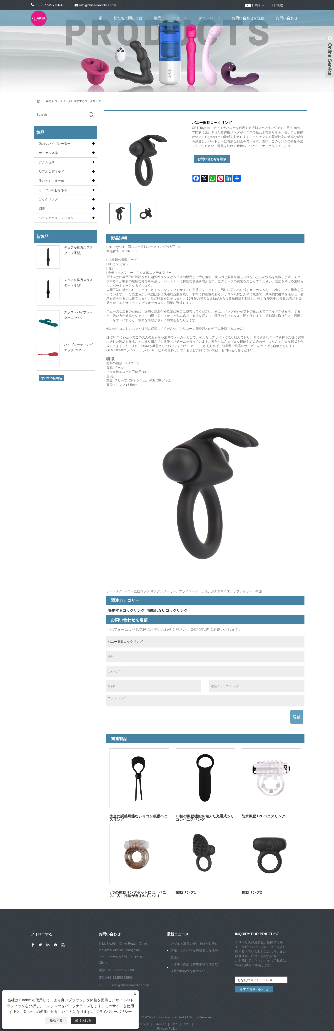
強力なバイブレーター (54, 143)
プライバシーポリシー (113, 1012)
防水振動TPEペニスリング (263, 816)
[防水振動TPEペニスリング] (271, 778)
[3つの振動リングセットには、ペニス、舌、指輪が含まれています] (139, 854)
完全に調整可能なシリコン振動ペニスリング (139, 817)
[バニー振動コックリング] (120, 213)
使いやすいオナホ (51, 181)
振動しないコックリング (167, 610)
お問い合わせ (287, 18)
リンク (144, 1024)
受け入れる (83, 1020)
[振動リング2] (271, 854)
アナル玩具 (47, 162)
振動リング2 (252, 892)
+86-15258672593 (119, 977)
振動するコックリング (87, 101)
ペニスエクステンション (56, 218)
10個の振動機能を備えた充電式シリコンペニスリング (205, 817)
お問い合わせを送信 (248, 18)
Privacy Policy (167, 1028)
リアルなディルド (51, 171)
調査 (42, 208)
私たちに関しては (128, 18)
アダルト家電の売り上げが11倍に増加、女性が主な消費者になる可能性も (194, 950)
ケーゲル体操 (48, 153)
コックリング (62, 101)
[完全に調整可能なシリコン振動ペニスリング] (139, 778)
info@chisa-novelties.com (130, 985)
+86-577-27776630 (120, 970)
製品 (157, 18)
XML (187, 1024)
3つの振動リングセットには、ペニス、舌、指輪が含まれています (138, 893)
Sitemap (160, 1024)
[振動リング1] (205, 854)
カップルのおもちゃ (53, 190)
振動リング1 (186, 892)
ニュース (180, 18)
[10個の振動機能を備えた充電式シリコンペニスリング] (205, 778)
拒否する (56, 1020)
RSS (175, 1024)
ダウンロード (209, 18)
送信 (297, 717)
